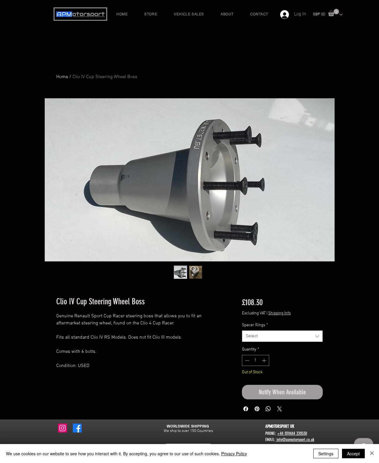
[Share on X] (279, 408)
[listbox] (327, 14)
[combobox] (282, 336)
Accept (353, 453)
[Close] (371, 453)
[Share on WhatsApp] (268, 408)
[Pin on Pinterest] (257, 408)
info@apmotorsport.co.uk (294, 439)
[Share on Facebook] (245, 408)
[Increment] (264, 360)
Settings (325, 453)
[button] (333, 12)
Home (62, 77)
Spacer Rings (255, 325)
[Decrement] (246, 360)
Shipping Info (279, 313)
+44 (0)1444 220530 (292, 433)
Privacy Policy (234, 453)
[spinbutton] (255, 360)
